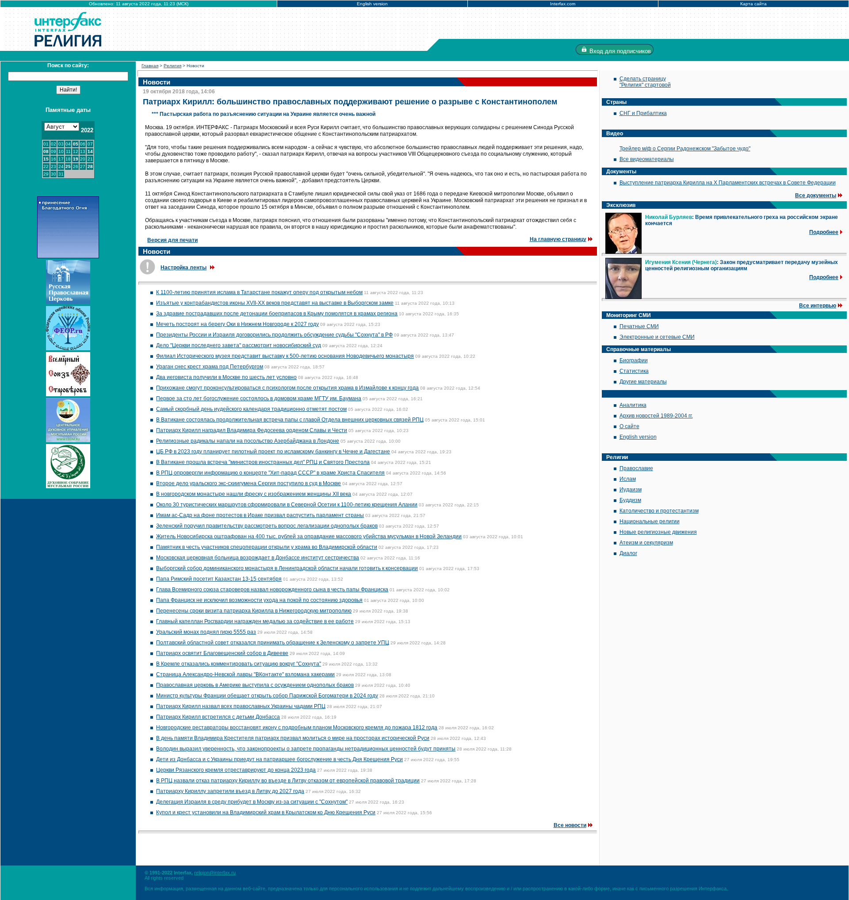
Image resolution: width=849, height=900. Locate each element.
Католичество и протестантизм (659, 511)
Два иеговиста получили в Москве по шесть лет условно (226, 377)
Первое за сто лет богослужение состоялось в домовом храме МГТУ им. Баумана (258, 398)
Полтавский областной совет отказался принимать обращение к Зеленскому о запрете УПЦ (272, 643)
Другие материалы (643, 382)
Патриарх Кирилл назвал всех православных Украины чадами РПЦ (240, 706)
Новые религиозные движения (658, 532)
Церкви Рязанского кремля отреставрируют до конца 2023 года (236, 770)
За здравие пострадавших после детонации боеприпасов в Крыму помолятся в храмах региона (277, 313)
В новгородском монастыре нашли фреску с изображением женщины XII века (253, 494)
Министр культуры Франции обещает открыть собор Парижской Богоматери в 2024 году (267, 696)
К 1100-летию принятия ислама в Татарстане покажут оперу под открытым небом (259, 292)
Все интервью (817, 306)
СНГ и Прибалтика (643, 113)
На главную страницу (558, 239)
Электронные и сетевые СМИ (657, 337)
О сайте (629, 426)
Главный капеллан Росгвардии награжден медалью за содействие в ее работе (255, 621)
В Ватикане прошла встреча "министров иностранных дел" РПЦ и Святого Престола (263, 462)
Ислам (628, 479)
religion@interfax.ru (215, 872)
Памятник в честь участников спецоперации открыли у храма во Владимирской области (266, 547)
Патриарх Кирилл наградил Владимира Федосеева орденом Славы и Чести (251, 430)
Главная (150, 65)
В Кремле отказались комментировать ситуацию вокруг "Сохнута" (238, 664)
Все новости (570, 825)
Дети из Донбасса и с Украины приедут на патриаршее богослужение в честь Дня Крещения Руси (279, 759)
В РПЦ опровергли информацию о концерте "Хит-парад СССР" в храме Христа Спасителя (270, 473)
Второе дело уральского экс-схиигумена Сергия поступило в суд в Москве (248, 483)
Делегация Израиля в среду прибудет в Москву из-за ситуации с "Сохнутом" (252, 802)
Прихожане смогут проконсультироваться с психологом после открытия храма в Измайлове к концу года (287, 388)
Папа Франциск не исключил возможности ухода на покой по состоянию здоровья (259, 600)
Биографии (634, 360)
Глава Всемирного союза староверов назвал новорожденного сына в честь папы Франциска (272, 589)
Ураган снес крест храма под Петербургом (209, 367)
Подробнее (823, 232)
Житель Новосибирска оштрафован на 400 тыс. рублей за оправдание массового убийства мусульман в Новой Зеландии (309, 536)
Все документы (815, 195)
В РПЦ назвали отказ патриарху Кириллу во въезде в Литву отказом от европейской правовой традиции (288, 780)
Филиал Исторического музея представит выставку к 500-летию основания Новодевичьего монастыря (285, 356)
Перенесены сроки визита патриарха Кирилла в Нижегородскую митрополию (254, 611)
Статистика (634, 371)
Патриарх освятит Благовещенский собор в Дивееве (222, 653)
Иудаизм (631, 489)
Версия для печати (172, 240)
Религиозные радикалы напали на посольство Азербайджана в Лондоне (247, 441)
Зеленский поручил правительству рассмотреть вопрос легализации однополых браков (267, 526)
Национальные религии (650, 521)
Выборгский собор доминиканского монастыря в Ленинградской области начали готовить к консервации (287, 568)
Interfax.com (562, 3)
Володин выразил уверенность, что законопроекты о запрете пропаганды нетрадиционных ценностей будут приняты (305, 749)
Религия (172, 65)
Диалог (628, 553)
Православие (636, 468)
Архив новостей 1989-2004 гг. (656, 416)
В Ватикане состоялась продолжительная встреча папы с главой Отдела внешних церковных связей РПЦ (290, 420)
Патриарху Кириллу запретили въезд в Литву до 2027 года (230, 791)
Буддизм (630, 500)
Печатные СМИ (639, 326)
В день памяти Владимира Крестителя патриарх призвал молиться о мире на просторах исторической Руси (292, 738)
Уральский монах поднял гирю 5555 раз (206, 632)
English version (372, 3)
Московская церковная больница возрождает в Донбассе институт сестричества (257, 558)
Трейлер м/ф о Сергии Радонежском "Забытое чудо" (685, 149)
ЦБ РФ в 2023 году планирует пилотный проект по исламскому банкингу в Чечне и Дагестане (273, 451)
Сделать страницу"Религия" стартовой (645, 82)
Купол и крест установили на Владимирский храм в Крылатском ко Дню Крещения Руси (265, 812)
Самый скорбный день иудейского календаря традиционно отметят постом (251, 409)
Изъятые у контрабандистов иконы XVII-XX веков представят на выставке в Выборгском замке (275, 303)
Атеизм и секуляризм (646, 543)
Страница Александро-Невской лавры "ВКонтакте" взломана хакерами (245, 674)
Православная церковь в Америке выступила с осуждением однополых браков (255, 685)
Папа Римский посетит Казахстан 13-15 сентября (219, 579)
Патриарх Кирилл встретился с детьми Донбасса (218, 717)
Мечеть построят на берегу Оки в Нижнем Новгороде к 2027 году (237, 324)
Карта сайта (753, 3)
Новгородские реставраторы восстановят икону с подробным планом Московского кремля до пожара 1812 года (296, 727)
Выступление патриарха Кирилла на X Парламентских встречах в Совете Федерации (728, 183)
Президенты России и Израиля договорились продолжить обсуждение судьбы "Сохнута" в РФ (274, 335)
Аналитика (633, 405)
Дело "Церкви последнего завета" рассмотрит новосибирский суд (238, 345)
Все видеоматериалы (647, 159)
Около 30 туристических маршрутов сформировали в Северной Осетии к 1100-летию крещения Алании (286, 505)
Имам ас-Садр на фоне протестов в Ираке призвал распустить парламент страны (260, 515)
